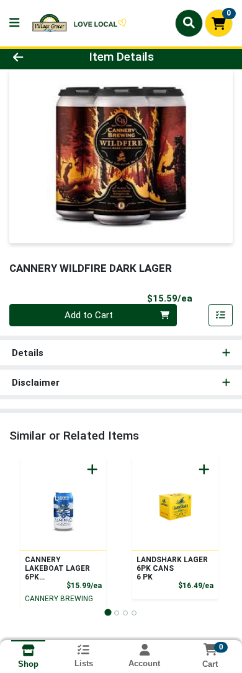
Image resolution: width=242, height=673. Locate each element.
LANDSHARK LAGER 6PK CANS (172, 568)
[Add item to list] (220, 315)
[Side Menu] (14, 23)
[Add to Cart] (92, 469)
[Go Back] (37, 57)
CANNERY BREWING (59, 598)
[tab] (107, 612)
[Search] (189, 23)
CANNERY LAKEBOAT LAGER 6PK (57, 568)
